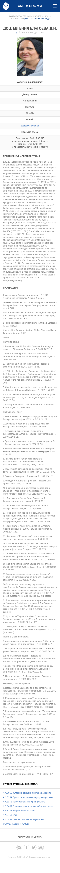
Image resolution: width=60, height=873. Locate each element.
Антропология (16, 19)
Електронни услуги (30, 837)
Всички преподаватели (31, 32)
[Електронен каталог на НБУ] (6, 6)
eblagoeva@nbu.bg (30, 125)
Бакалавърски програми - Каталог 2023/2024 (30, 16)
